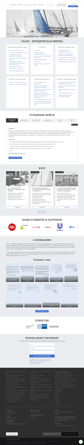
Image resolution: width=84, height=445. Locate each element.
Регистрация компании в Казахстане (15, 392)
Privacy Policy (31, 443)
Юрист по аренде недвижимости (63, 382)
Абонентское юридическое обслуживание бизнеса (16, 372)
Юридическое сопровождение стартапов (65, 380)
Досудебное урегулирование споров (43, 99)
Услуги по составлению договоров (17, 82)
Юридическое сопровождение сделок (64, 378)
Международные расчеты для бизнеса (15, 380)
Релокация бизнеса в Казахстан (14, 398)
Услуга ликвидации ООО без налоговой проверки (40, 372)
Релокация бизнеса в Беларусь (13, 396)
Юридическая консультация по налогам (41, 379)
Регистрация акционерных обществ (18, 52)
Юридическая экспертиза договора (18, 84)
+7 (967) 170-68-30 (10, 413)
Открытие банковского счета (13, 385)
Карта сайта (56, 441)
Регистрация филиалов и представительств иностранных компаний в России (17, 63)
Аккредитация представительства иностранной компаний (14, 375)
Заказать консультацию (15, 157)
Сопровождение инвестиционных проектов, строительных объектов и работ (43, 103)
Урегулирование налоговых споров (67, 61)
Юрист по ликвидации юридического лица (66, 385)
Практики (20, 4)
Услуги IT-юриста (35, 377)
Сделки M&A (37, 50)
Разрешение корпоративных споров (67, 57)
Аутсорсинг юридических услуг (17, 70)
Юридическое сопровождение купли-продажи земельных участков (64, 375)
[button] (69, 4)
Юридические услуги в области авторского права (41, 391)
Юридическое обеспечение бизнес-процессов (39, 399)
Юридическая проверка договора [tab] (24, 120)
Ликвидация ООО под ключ (16, 66)
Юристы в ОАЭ (58, 389)
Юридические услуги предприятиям (40, 396)
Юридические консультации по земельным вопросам (41, 387)
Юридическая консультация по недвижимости (38, 382)
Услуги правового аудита (37, 375)
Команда (26, 4)
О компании (12, 4)
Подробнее (17, 207)
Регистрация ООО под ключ (16, 50)
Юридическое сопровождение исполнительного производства (63, 372)
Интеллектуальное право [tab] (72, 120)
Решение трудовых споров (64, 93)
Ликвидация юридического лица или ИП (16, 378)
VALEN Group (47, 252)
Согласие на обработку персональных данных (43, 441)
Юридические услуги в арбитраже (66, 59)
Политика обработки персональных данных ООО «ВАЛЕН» (19, 441)
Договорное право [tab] (60, 120)
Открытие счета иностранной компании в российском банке (16, 387)
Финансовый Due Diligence (40, 59)
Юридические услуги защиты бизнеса (40, 394)
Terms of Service (39, 443)
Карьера (57, 399)
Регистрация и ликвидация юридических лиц (17, 390)
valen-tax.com (24, 255)
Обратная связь (73, 6)
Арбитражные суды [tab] (12, 120)
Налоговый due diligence (12, 382)
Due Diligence (37, 61)
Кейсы (35, 4)
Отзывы (57, 403)
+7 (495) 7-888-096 (61, 4)
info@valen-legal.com (62, 5)
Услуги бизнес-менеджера (15, 68)
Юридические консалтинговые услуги (40, 385)
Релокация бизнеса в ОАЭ (12, 401)
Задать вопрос (12, 434)
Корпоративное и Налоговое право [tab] (36, 120)
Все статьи (42, 212)
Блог (31, 4)
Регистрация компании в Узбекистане (15, 394)
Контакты (41, 4)
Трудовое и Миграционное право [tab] (48, 120)
